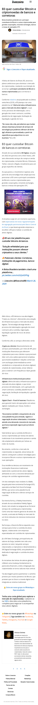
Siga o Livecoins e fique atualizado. (21, 69)
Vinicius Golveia (17, 30)
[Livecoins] (18, 1)
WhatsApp (29, 613)
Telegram (6, 616)
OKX (6, 601)
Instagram (12, 620)
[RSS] (21, 669)
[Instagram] (17, 669)
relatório (13, 100)
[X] (24, 669)
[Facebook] (13, 669)
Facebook (29, 616)
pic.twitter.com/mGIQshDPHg (15, 275)
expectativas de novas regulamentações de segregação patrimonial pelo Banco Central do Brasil (19, 224)
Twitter (5, 620)
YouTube (21, 620)
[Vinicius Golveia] (10, 30)
